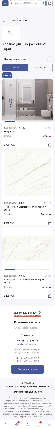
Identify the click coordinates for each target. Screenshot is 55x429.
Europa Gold (9, 131)
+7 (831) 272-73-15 (27, 340)
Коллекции (40, 67)
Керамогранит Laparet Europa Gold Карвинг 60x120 (25, 281)
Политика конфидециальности (28, 392)
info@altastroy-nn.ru (26, 344)
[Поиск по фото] (49, 3)
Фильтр (7, 75)
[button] (10, 121)
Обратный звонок (27, 369)
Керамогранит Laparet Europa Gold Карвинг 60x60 (25, 208)
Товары (15, 67)
